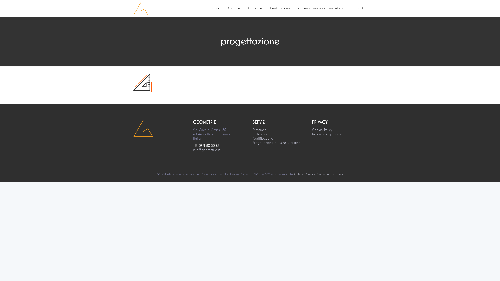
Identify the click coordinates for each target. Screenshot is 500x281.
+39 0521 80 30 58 (206, 146)
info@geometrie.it (206, 150)
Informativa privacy (326, 134)
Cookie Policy (322, 130)
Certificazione (263, 138)
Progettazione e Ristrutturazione (277, 143)
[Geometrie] (140, 8)
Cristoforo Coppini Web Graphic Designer (318, 174)
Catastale (260, 134)
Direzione (260, 130)
